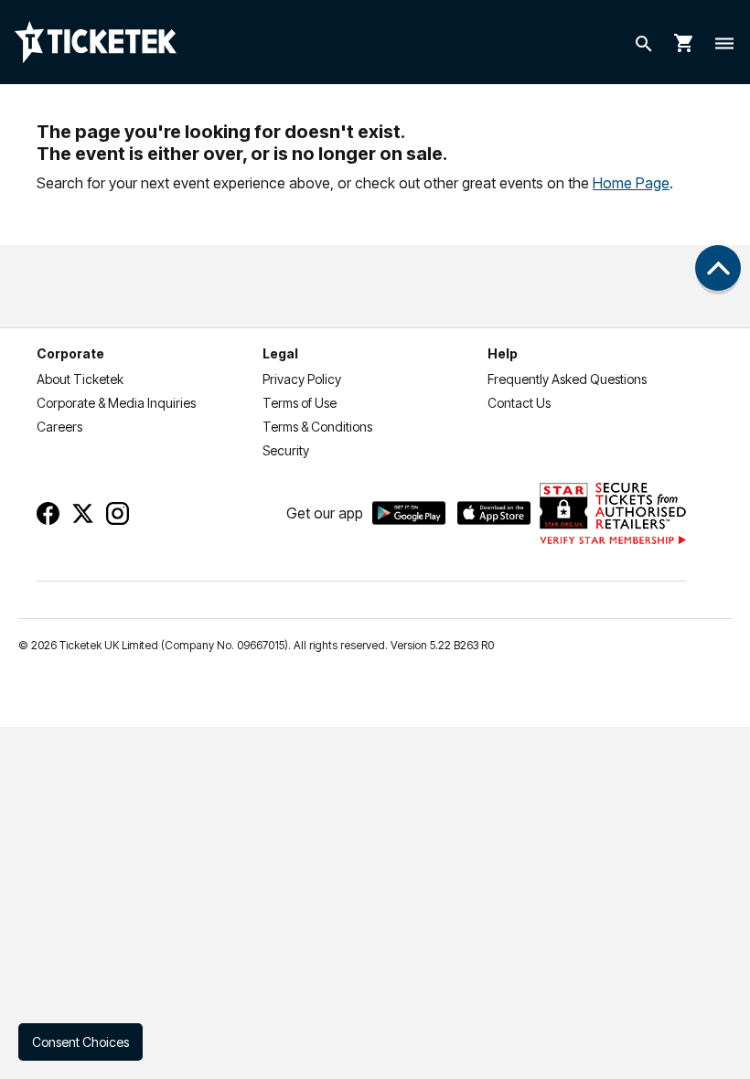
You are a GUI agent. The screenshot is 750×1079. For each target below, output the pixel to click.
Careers (59, 426)
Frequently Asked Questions (567, 379)
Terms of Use (299, 403)
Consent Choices (80, 1042)
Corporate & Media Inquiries (116, 403)
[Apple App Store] (493, 513)
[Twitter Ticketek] (82, 513)
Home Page (631, 183)
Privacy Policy (301, 379)
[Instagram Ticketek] (117, 513)
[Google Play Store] (408, 513)
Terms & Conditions (317, 426)
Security (285, 450)
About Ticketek (80, 379)
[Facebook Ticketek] (48, 513)
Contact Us (519, 403)
